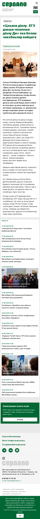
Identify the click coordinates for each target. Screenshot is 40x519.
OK (20, 516)
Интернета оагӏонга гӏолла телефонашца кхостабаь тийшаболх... (18, 316)
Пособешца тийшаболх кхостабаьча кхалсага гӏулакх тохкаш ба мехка (16, 306)
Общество (7, 21)
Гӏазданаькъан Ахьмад (11, 46)
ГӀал (35, 12)
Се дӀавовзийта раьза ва (13, 444)
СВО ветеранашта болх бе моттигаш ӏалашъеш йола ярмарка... (16, 240)
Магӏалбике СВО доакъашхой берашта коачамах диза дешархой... (17, 296)
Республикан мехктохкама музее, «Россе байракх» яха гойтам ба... (18, 250)
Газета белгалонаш (11, 436)
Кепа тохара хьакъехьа (13, 440)
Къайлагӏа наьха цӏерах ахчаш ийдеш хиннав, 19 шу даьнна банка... (20, 327)
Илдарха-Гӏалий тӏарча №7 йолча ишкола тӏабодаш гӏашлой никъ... (19, 337)
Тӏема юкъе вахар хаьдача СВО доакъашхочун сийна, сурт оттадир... (16, 347)
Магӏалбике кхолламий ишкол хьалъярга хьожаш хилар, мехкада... (18, 260)
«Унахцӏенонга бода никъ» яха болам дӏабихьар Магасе (17, 229)
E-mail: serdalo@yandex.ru (11, 481)
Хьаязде (20, 419)
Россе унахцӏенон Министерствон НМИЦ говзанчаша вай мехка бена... (18, 383)
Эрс (35, 7)
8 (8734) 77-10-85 (9, 478)
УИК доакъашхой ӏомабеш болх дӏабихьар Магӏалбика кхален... (18, 393)
